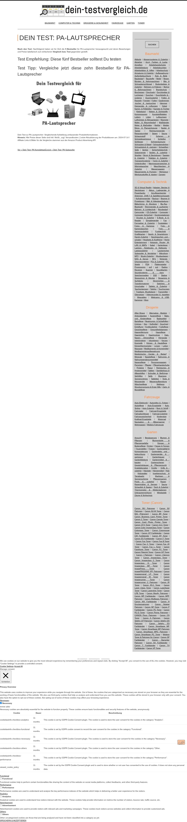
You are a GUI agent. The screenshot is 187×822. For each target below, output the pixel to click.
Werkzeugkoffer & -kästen (146, 174)
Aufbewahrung (162, 73)
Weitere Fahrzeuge (155, 425)
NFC (154, 259)
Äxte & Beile (161, 76)
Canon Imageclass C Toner (147, 560)
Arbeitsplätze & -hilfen (144, 70)
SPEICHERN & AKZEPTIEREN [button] (13, 820)
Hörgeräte (162, 338)
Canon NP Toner (152, 607)
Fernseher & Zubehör (145, 223)
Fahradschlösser (142, 414)
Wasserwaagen (158, 169)
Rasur (150, 368)
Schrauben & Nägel (143, 144)
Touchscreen (163, 289)
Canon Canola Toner (159, 519)
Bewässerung (151, 438)
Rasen (163, 482)
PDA (147, 264)
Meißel (157, 125)
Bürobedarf (163, 209)
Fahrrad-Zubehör (160, 414)
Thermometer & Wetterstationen (150, 490)
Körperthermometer (143, 346)
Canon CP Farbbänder (152, 533)
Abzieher (138, 62)
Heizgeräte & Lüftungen (146, 106)
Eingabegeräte (152, 220)
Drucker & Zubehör (145, 218)
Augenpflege (155, 316)
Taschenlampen (141, 289)
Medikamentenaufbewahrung (147, 351)
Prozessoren (140, 267)
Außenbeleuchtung (143, 76)
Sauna (164, 133)
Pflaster (148, 365)
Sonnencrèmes (141, 379)
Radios (165, 267)
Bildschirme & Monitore (146, 204)
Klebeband (141, 111)
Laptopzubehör (141, 251)
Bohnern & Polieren (153, 87)
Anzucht (138, 438)
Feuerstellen (141, 449)
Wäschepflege (141, 384)
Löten (148, 117)
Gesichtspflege (141, 329)
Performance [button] (5, 785)
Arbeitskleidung (141, 68)
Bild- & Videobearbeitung (157, 201)
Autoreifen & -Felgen (159, 403)
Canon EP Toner (160, 536)
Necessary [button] (4, 700)
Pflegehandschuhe (161, 365)
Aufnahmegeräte (143, 198)
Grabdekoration (141, 468)
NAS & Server (141, 259)
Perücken (139, 365)
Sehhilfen (139, 376)
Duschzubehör (151, 98)
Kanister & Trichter (161, 109)
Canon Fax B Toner (161, 541)
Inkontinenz (154, 340)
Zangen (162, 174)
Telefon (153, 289)
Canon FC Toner (160, 549)
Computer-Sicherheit (144, 215)
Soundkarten (161, 270)
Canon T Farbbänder (145, 645)
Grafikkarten (140, 234)
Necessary (7, 703)
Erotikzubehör (151, 327)
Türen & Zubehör (160, 161)
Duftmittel (153, 324)
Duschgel (164, 324)
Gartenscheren (157, 462)
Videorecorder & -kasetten (158, 294)
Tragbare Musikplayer (145, 292)
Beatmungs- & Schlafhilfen (156, 321)
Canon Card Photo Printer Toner (151, 522)
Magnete (164, 120)
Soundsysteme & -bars (149, 272)
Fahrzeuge (117, 23)
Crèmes (138, 324)
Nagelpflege (150, 357)
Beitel (158, 79)
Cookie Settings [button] (7, 666)
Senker (145, 150)
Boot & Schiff (162, 408)
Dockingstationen (162, 215)
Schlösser (139, 142)
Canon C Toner (141, 519)
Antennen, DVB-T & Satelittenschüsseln (152, 196)
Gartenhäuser (158, 457)
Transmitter (163, 292)
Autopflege (139, 405)
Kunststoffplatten (159, 114)
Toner (141, 23)
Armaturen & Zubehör (144, 73)
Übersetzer (139, 294)
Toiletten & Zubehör (157, 158)
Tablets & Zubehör (158, 286)
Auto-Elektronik (141, 403)
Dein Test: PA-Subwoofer (60, 150)
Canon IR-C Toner (151, 585)
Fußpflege (163, 327)
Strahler (138, 155)
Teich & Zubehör (161, 487)
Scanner (149, 270)
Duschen (149, 95)
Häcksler (147, 471)
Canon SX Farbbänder (157, 643)
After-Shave (140, 313)
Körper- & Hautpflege (156, 343)
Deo (145, 324)
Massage (139, 348)
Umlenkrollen (140, 163)
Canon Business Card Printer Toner (151, 517)
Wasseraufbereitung (158, 381)
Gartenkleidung (141, 460)
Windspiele (161, 493)
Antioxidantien (141, 316)
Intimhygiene (140, 340)
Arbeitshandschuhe (157, 65)
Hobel (164, 106)
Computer (163, 212)
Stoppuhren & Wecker (145, 278)
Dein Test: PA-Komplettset (31, 150)
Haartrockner (154, 335)
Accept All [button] (18, 666)
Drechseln (150, 92)
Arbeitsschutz (162, 70)
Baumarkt (50, 23)
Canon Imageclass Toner (155, 558)
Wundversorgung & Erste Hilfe (148, 387)
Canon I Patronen (144, 555)
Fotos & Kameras (144, 226)
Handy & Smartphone (158, 234)
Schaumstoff (140, 136)
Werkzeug (163, 172)
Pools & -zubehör (144, 482)
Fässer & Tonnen (162, 446)
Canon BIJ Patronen (145, 508)
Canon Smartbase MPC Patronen (152, 632)
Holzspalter (142, 473)
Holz (167, 471)
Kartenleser (163, 245)
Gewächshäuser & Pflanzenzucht (151, 465)
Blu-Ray (163, 204)
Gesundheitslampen (159, 329)
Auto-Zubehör (148, 408)
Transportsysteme (142, 161)
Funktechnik (160, 231)
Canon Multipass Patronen (156, 599)
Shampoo (162, 376)
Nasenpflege (140, 362)
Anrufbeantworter (158, 193)
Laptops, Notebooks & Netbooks (151, 248)
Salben (151, 370)
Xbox (146, 300)
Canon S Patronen (151, 618)
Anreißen (139, 65)
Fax (165, 220)
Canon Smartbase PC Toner (147, 634)
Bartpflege (139, 321)
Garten (131, 23)
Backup (155, 198)
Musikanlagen (162, 256)
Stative (164, 275)
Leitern (138, 117)
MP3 (137, 256)
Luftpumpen (161, 117)
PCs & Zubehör (157, 262)
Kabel (152, 245)
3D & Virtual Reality (143, 187)
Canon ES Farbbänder (144, 538)
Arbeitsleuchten (159, 68)
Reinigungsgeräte (157, 131)
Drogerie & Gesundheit (96, 23)
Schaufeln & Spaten (143, 487)
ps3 (150, 267)
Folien (154, 100)
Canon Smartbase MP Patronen (155, 629)
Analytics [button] (4, 794)
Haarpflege (160, 332)
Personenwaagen (158, 362)
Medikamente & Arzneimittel (156, 348)
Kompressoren (141, 114)
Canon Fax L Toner (151, 547)
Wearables (141, 297)
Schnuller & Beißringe (158, 373)
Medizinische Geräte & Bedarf (150, 354)
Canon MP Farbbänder (145, 596)
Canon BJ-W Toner (153, 511)
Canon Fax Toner (143, 541)
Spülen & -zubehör (158, 152)
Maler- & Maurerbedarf (145, 122)
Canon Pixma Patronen (157, 612)
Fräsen (152, 449)
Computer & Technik (69, 23)
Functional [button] (4, 776)
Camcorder (139, 212)
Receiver (138, 270)
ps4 (156, 267)
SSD (155, 275)
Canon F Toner (162, 538)
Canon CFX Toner (142, 525)
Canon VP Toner (153, 648)
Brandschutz (161, 89)
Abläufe (138, 59)
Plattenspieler (160, 264)
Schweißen (163, 147)
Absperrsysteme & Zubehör (155, 59)
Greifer (154, 468)
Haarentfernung (141, 332)
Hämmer (163, 103)
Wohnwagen (140, 425)
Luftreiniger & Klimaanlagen (147, 120)
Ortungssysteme (142, 262)
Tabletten (155, 379)
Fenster (146, 100)
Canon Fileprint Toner (144, 552)
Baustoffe (150, 79)
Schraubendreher (160, 144)
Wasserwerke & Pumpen (146, 172)
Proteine (140, 368)
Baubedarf (139, 79)
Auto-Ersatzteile (154, 405)
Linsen (157, 346)
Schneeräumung (158, 142)
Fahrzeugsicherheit (143, 416)
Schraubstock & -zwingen (146, 147)
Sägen (155, 133)
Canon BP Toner (160, 514)
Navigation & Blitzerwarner (150, 422)
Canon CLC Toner (160, 525)
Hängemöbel (158, 471)
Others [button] (3, 811)
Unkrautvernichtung (143, 493)
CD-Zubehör (151, 212)
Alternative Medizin (158, 313)
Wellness (160, 384)
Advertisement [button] (6, 803)
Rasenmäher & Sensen (146, 484)
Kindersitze (161, 416)
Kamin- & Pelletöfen (143, 109)
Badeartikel (161, 318)
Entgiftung (139, 327)
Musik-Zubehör (147, 256)
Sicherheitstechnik (160, 150)
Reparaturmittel (141, 133)
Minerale (138, 357)
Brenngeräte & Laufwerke (156, 207)
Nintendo (163, 259)
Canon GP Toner (162, 552)
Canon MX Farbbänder (146, 601)
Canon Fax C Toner (145, 544)
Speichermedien (142, 275)
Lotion (165, 346)
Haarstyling (139, 335)
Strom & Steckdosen (152, 155)
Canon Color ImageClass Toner (148, 528)
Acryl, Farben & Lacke (156, 62)
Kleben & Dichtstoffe (158, 111)
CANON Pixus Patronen (146, 615)
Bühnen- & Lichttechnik (145, 209)
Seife (150, 376)
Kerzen (165, 340)
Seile (137, 150)
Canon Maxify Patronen (157, 593)
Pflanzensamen (160, 479)
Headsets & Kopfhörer (152, 240)
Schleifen (162, 139)
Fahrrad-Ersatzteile (157, 411)
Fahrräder (139, 411)
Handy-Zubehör (141, 237)
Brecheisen (139, 92)
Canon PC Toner (154, 610)
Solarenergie (140, 152)
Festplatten (163, 223)
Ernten (150, 446)
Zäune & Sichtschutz (143, 495)
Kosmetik (139, 343)
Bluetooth (139, 207)
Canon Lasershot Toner (151, 590)
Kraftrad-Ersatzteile (143, 419)
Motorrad (162, 419)
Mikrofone (163, 253)
